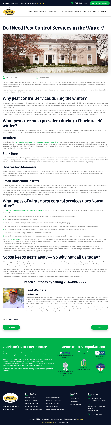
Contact (104, 11)
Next (99, 327)
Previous (11, 327)
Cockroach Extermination (34, 409)
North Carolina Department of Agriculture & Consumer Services (36, 142)
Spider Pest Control (52, 398)
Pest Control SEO (48, 423)
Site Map (80, 419)
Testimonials (74, 402)
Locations (86, 11)
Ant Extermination (31, 403)
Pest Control (13, 320)
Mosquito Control (31, 400)
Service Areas (74, 399)
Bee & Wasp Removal (53, 400)
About (95, 11)
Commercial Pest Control (70, 11)
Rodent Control (30, 398)
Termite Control (53, 11)
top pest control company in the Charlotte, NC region (24, 211)
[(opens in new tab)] (65, 366)
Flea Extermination (52, 406)
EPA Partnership (75, 405)
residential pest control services (45, 262)
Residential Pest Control (36, 11)
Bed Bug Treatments (32, 406)
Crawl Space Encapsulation (55, 409)
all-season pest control (16, 239)
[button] (45, 11)
